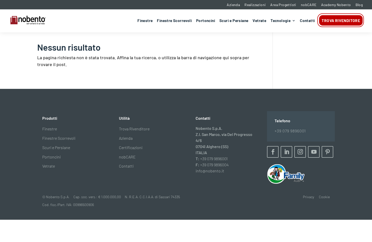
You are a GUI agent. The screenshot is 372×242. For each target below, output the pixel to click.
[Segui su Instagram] (300, 152)
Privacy (308, 197)
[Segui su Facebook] (273, 152)
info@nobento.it (210, 170)
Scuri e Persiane (233, 21)
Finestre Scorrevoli (174, 21)
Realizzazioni (255, 5)
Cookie (324, 197)
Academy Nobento (336, 5)
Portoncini (205, 21)
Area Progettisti (283, 5)
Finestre (145, 21)
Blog (359, 5)
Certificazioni (130, 147)
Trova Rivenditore (341, 20)
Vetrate (259, 21)
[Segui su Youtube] (314, 152)
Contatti (307, 21)
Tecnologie (281, 21)
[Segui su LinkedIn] (286, 152)
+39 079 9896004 (214, 164)
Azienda (233, 5)
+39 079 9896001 (214, 158)
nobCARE (309, 5)
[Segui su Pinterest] (327, 152)
